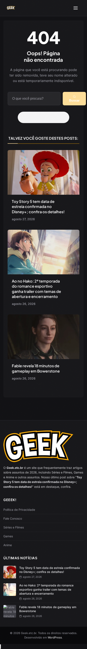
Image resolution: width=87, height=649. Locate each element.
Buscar (74, 100)
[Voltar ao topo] (0, 646)
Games (8, 536)
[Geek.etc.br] (11, 8)
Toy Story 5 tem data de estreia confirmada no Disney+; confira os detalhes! (38, 206)
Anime (7, 545)
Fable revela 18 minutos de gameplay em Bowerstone (36, 368)
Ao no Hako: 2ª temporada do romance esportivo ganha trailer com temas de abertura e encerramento (36, 289)
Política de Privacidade (19, 509)
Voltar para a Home (45, 117)
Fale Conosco (12, 518)
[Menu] (75, 8)
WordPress (55, 637)
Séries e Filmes (13, 527)
